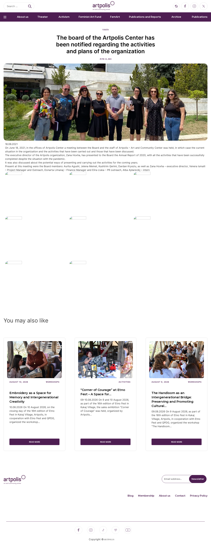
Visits (105, 30)
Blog (130, 495)
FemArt (115, 16)
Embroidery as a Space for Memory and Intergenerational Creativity (33, 397)
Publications (199, 16)
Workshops (52, 382)
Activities (125, 382)
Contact (180, 495)
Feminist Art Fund (90, 16)
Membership (146, 495)
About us (22, 16)
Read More (34, 442)
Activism (64, 16)
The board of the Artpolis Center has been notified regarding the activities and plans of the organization (105, 44)
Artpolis (109, 540)
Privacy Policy (198, 495)
